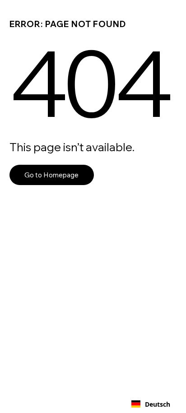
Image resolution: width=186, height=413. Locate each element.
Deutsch (157, 404)
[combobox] (151, 404)
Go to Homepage (51, 175)
